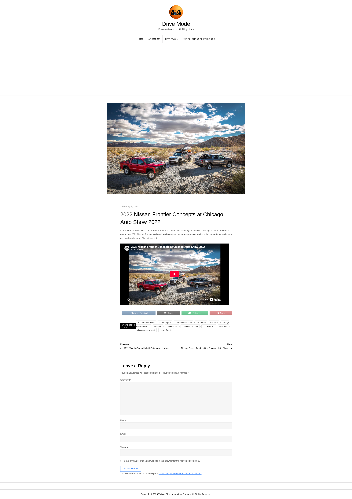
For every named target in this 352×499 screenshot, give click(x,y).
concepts (223, 326)
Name (124, 420)
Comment (125, 380)
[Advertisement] (176, 69)
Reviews (170, 39)
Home (140, 39)
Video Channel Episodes (199, 39)
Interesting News (128, 326)
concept (157, 326)
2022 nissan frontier (146, 322)
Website (124, 447)
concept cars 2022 (190, 326)
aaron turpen (165, 322)
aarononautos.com (183, 322)
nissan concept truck (146, 330)
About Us (154, 39)
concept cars (171, 326)
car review (201, 322)
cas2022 (214, 322)
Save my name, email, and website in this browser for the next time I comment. (162, 461)
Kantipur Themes (182, 494)
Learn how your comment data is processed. (180, 473)
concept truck (209, 326)
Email (123, 434)
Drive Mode (176, 24)
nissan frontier (166, 330)
